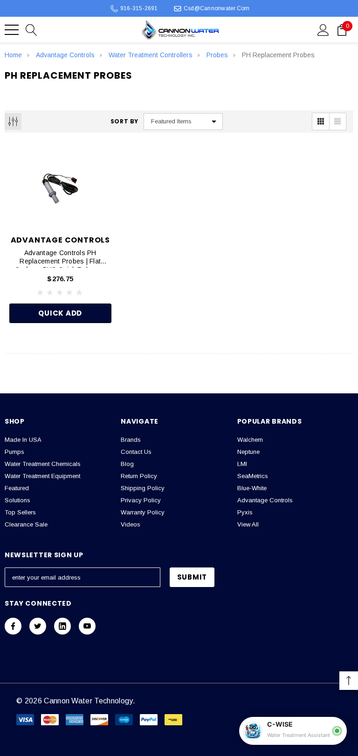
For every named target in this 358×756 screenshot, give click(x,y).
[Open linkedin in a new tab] (62, 626)
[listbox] (183, 121)
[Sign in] (323, 29)
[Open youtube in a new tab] (87, 626)
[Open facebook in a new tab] (13, 626)
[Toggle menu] (12, 30)
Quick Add (60, 313)
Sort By (124, 121)
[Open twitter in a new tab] (37, 626)
